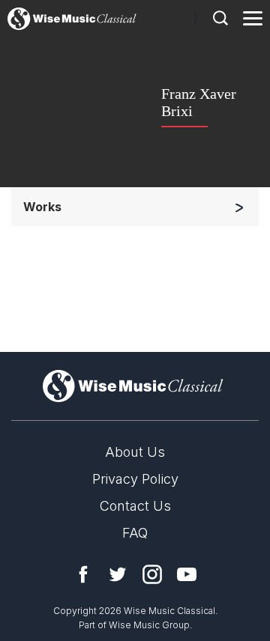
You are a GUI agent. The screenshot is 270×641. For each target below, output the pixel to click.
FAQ (135, 533)
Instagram (152, 574)
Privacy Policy (135, 479)
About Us (135, 452)
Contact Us (135, 506)
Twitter (118, 574)
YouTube (186, 574)
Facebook (83, 574)
